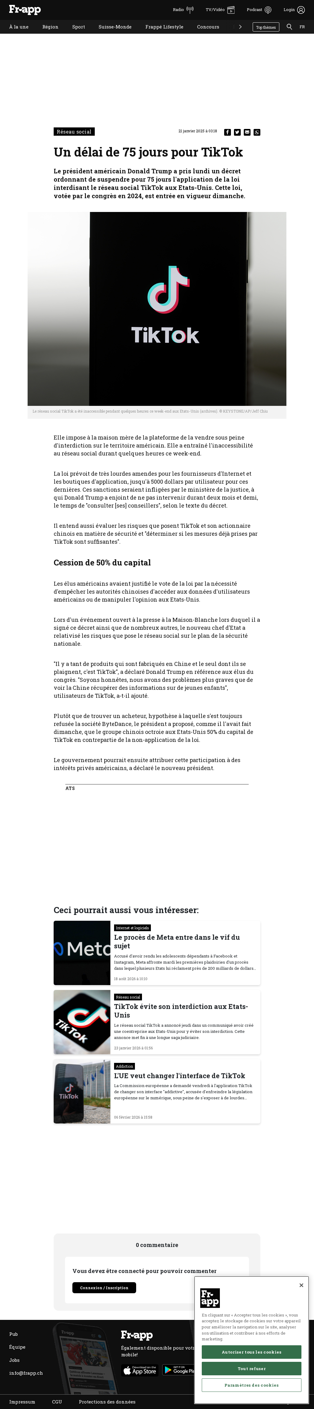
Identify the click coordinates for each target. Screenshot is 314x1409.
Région (46, 34)
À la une (14, 34)
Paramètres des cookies (251, 1385)
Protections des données (107, 1402)
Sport (74, 34)
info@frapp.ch (26, 1373)
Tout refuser (252, 1368)
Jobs (14, 1360)
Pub (13, 1334)
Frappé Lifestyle (160, 34)
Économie (239, 34)
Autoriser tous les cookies (251, 1352)
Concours (204, 34)
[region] (251, 1340)
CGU (57, 1402)
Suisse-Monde (110, 34)
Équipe (17, 1347)
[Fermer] (301, 1285)
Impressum (22, 1402)
